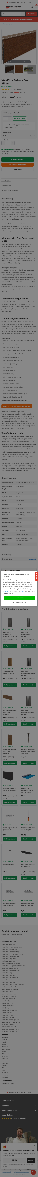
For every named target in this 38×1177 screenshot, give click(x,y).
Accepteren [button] (19, 598)
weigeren (6, 591)
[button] (19, 602)
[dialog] (19, 588)
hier (23, 591)
